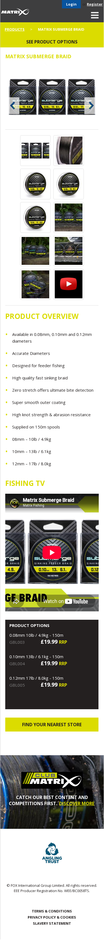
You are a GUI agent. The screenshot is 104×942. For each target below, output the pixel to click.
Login (71, 4)
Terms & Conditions (52, 911)
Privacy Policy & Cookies (52, 917)
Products (15, 29)
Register (95, 4)
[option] (52, 97)
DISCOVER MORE (76, 803)
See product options (51, 42)
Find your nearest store (52, 724)
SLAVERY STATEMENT (52, 923)
